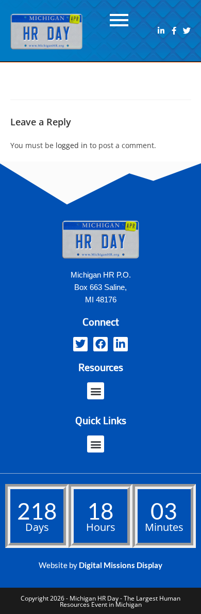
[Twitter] (187, 31)
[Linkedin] (161, 31)
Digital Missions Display (120, 565)
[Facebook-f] (174, 31)
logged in (72, 145)
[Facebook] (100, 344)
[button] (95, 390)
